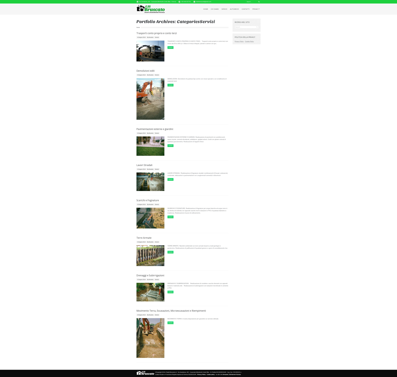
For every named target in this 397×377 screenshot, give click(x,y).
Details (170, 47)
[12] (150, 51)
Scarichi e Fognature (147, 200)
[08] (150, 146)
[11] (150, 181)
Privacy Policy (239, 41)
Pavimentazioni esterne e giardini (154, 129)
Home (138, 27)
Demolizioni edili (145, 70)
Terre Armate (143, 237)
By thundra (150, 37)
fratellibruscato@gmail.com (203, 1)
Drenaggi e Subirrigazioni (150, 275)
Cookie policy (211, 374)
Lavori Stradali (144, 165)
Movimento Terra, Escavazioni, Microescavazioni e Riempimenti (171, 310)
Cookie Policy (249, 41)
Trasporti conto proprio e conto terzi (156, 33)
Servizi (157, 37)
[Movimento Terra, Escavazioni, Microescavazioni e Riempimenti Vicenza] (150, 338)
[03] (150, 99)
